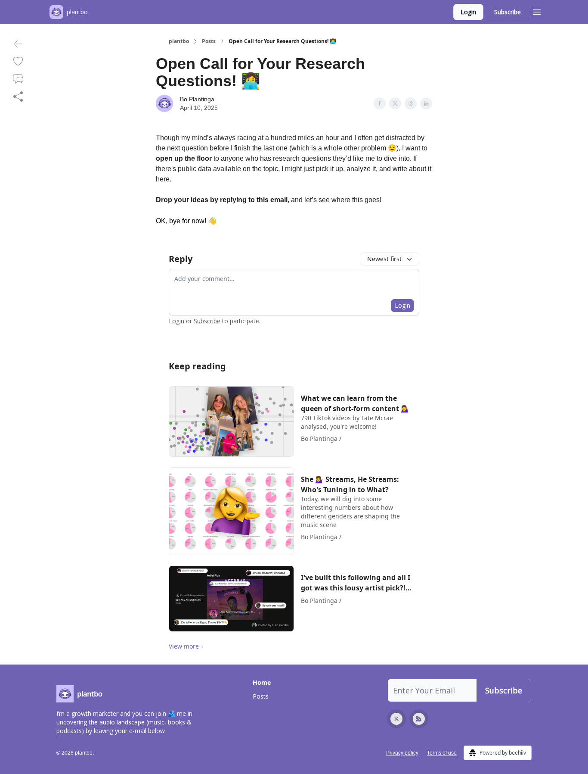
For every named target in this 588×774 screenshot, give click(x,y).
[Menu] (537, 10)
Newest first (384, 259)
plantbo (179, 41)
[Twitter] (396, 718)
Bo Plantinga (197, 99)
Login (468, 12)
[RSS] (418, 718)
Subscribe (507, 12)
